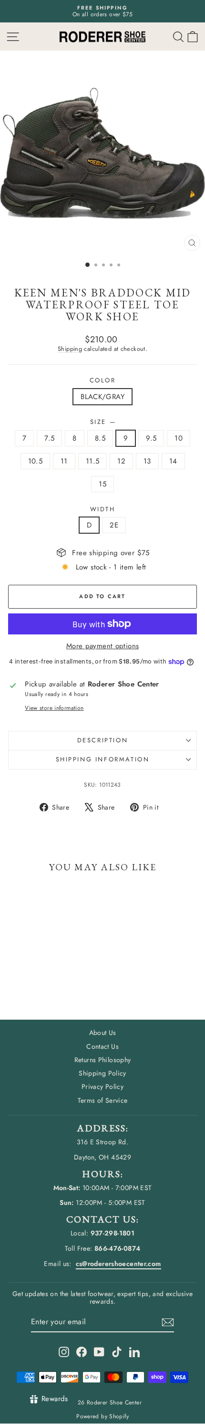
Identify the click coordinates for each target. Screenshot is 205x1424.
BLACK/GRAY (102, 396)
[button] (192, 36)
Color (103, 380)
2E (114, 525)
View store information (54, 708)
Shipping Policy (102, 1073)
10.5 (35, 461)
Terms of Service (103, 1100)
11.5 (93, 461)
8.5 (100, 438)
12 (121, 461)
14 (173, 461)
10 (178, 438)
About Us (102, 1032)
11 (64, 461)
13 (147, 461)
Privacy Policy (102, 1086)
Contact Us (102, 1046)
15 (102, 484)
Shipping (70, 348)
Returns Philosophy (102, 1060)
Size (102, 422)
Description (102, 740)
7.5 (49, 438)
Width (102, 509)
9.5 (151, 438)
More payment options (102, 646)
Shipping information (103, 759)
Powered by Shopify (102, 1416)
